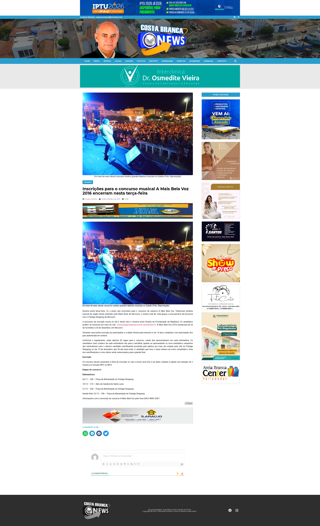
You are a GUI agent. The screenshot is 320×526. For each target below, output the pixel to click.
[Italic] (107, 464)
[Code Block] (128, 464)
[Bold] (103, 464)
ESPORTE (153, 61)
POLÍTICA (141, 61)
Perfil (97, 61)
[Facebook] (234, 17)
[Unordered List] (121, 464)
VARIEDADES (167, 61)
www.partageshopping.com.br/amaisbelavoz (136, 325)
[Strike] (114, 464)
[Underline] (110, 464)
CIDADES (129, 61)
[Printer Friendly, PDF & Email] (189, 403)
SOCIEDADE (194, 61)
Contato (221, 61)
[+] (138, 464)
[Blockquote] (124, 464)
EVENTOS (181, 61)
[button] (235, 61)
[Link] (131, 464)
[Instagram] (238, 17)
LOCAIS (118, 61)
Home (87, 61)
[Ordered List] (117, 464)
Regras (107, 61)
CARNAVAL (208, 61)
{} (135, 464)
